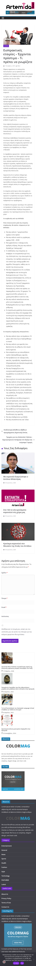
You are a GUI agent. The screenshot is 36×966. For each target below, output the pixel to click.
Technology (5, 876)
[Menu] (2, 18)
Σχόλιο (4, 573)
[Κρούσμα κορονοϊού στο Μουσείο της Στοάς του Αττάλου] (18, 524)
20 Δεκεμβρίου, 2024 (9, 733)
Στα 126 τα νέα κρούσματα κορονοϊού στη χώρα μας (14, 511)
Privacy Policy (6, 898)
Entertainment (6, 846)
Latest (3, 884)
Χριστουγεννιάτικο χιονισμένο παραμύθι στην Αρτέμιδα (15, 729)
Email (3, 607)
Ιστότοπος (5, 616)
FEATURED (5, 880)
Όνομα (4, 598)
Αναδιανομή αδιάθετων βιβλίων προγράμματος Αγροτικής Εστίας (15, 431)
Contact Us (5, 907)
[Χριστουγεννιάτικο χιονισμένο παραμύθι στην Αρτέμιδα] (18, 720)
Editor (18, 66)
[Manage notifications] (4, 961)
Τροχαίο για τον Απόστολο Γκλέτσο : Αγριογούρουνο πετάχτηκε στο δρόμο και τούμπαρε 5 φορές (17, 440)
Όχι (22, 963)
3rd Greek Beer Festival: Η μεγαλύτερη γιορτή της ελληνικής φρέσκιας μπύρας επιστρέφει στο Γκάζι (17, 667)
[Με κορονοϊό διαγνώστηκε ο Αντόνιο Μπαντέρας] (18, 454)
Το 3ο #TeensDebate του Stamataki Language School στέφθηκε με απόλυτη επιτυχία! (17, 709)
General (4, 850)
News (3, 854)
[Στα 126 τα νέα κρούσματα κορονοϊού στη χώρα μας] (18, 491)
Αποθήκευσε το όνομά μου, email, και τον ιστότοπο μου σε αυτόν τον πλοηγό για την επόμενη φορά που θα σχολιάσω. (16, 632)
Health (3, 863)
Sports (3, 859)
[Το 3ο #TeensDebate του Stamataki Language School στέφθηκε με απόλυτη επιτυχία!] (18, 699)
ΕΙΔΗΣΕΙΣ (6, 46)
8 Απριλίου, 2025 (8, 692)
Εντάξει (16, 963)
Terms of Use (6, 903)
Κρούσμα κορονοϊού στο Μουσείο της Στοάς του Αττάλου (17, 544)
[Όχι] (34, 959)
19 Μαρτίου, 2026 (8, 671)
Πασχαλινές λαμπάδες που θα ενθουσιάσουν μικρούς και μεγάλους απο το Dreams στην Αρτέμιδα (17, 688)
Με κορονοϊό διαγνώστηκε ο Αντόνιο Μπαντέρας (15, 477)
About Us (4, 894)
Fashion (4, 867)
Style (3, 872)
